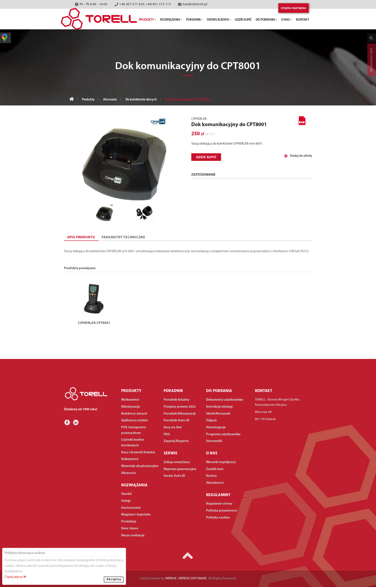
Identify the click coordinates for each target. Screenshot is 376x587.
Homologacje (216, 427)
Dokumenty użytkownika (224, 400)
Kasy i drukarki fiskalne (138, 452)
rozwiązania (170, 20)
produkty (146, 20)
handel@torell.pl (195, 4)
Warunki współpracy (221, 462)
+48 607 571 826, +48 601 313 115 (145, 4)
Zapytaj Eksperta (176, 441)
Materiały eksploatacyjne (139, 466)
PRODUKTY (131, 391)
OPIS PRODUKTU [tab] (81, 237)
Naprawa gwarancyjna (180, 469)
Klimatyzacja (130, 407)
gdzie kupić (243, 20)
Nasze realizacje (132, 535)
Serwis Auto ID (174, 476)
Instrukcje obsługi (219, 407)
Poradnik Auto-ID (176, 420)
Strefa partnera (293, 8)
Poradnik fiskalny (176, 400)
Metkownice (130, 400)
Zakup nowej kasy (177, 462)
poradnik (193, 20)
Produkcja (128, 521)
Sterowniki (214, 441)
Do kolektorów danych (141, 99)
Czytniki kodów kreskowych (132, 442)
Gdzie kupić (206, 157)
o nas (285, 20)
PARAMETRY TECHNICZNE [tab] (123, 237)
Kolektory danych (134, 413)
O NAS (212, 453)
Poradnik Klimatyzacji (180, 413)
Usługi (126, 501)
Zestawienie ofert (371, 60)
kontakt (302, 20)
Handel (126, 494)
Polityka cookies (218, 517)
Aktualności (215, 483)
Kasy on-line (173, 427)
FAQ (167, 434)
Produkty (88, 99)
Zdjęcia (211, 420)
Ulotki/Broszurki (218, 413)
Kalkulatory (129, 459)
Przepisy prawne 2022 (180, 407)
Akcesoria (110, 99)
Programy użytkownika (223, 434)
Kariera (211, 476)
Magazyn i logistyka (136, 514)
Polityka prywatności (221, 510)
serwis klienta (218, 20)
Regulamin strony (219, 503)
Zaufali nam (214, 469)
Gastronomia (131, 508)
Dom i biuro (129, 528)
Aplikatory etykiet (134, 420)
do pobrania (265, 20)
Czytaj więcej (14, 577)
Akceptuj (113, 579)
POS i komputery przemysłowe (133, 430)
